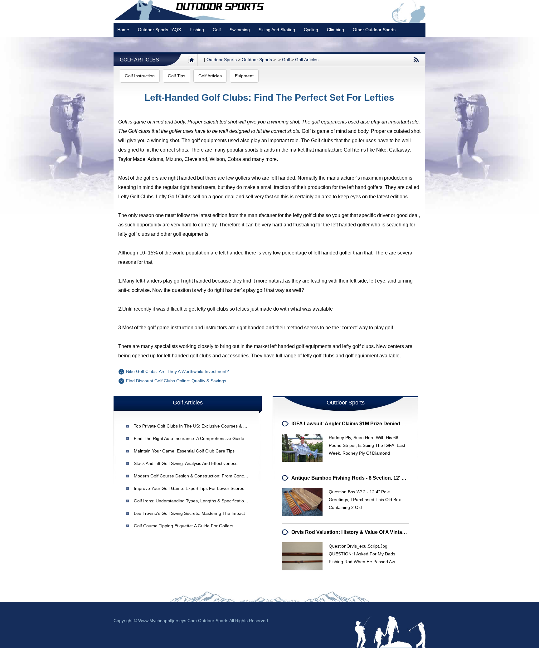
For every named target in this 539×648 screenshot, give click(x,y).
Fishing (197, 29)
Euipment (244, 75)
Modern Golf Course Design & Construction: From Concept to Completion (207, 475)
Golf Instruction (140, 75)
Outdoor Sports (257, 59)
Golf (217, 29)
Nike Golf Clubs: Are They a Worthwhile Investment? (177, 371)
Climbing (335, 29)
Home (123, 29)
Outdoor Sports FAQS (159, 29)
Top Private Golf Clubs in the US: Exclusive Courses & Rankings (197, 425)
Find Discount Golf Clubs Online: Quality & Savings (176, 380)
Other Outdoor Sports (374, 29)
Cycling (311, 29)
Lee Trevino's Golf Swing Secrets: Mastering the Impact (189, 513)
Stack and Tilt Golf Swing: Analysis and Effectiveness (185, 463)
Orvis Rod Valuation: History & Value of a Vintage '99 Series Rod (367, 532)
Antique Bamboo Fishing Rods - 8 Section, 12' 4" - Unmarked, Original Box (379, 478)
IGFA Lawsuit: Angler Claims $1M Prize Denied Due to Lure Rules (368, 423)
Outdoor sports (221, 59)
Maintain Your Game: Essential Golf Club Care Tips (184, 450)
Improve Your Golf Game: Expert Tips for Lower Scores (189, 488)
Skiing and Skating (277, 29)
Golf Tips (176, 75)
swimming (240, 29)
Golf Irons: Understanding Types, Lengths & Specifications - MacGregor (204, 500)
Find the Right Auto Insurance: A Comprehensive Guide (189, 438)
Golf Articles (139, 59)
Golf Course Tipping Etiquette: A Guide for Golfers (183, 525)
